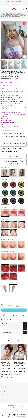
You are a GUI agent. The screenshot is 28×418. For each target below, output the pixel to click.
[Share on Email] (10, 319)
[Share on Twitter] (2, 319)
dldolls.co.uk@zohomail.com (14, 1)
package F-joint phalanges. (9, 151)
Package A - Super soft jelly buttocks (12, 133)
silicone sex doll (19, 316)
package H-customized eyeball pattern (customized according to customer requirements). (14, 161)
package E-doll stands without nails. (12, 148)
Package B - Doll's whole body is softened (13, 136)
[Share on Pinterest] (5, 319)
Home (2, 13)
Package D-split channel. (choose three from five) (14, 144)
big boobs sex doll (12, 314)
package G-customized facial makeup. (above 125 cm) (14, 155)
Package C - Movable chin (9, 140)
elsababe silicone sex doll (8, 316)
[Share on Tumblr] (7, 319)
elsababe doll (21, 314)
